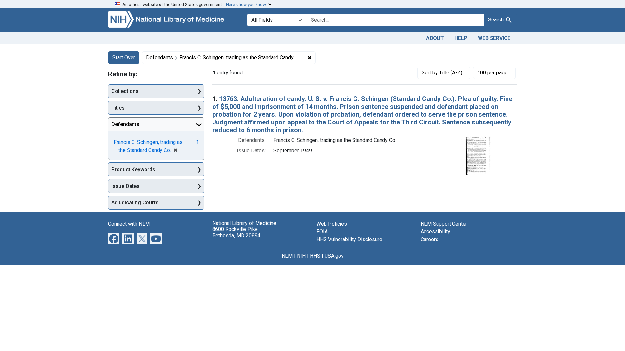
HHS (315, 256)
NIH (301, 256)
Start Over (123, 57)
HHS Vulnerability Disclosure (349, 239)
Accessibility (435, 231)
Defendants (125, 124)
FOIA (322, 231)
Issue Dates (125, 186)
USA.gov (334, 256)
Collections (125, 91)
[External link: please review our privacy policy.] (113, 238)
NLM (287, 256)
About (435, 38)
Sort (442, 73)
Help (460, 38)
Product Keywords (133, 169)
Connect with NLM (129, 224)
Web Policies (331, 224)
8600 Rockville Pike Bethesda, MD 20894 (236, 232)
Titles (118, 108)
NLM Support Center (444, 224)
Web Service (494, 38)
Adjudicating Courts (135, 203)
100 (492, 72)
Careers (429, 239)
